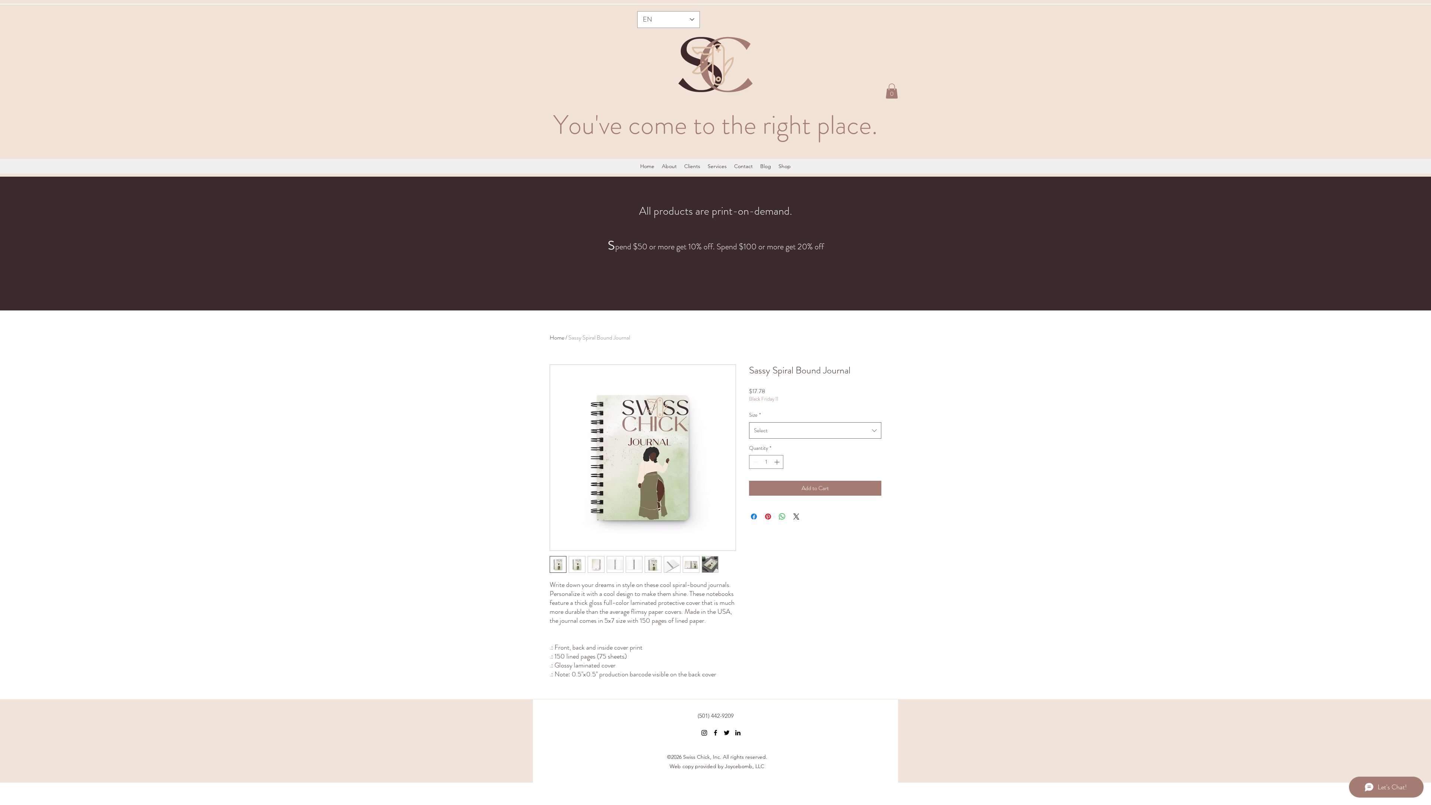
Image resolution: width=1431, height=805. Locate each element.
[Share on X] (796, 516)
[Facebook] (715, 732)
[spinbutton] (766, 461)
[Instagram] (704, 732)
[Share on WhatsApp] (782, 516)
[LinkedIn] (738, 732)
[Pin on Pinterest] (768, 516)
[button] (891, 91)
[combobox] (815, 430)
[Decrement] (754, 461)
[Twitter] (726, 732)
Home (557, 337)
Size (755, 415)
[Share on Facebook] (753, 516)
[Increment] (777, 461)
